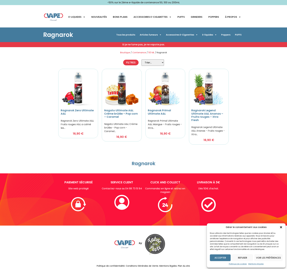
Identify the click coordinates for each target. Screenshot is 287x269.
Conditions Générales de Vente (142, 265)
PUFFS (181, 17)
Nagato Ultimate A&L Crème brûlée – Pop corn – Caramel (121, 113)
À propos (231, 17)
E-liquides (74, 17)
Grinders (196, 17)
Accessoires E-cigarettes (150, 17)
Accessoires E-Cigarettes (180, 34)
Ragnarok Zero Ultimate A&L (77, 111)
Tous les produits (125, 34)
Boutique (125, 52)
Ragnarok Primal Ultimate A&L (159, 111)
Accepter (220, 257)
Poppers (213, 17)
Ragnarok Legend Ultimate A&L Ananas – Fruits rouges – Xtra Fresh (207, 115)
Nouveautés (99, 17)
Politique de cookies (238, 264)
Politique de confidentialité (111, 265)
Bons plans (120, 17)
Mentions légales (256, 264)
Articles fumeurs (149, 34)
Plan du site (184, 265)
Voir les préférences (268, 257)
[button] (281, 227)
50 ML (151, 52)
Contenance (139, 52)
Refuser (242, 257)
